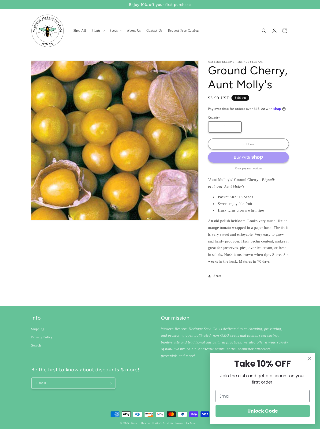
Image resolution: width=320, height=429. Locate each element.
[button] (98, 31)
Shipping (37, 329)
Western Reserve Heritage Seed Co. (152, 423)
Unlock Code (262, 411)
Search (36, 345)
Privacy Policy (41, 337)
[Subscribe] (110, 383)
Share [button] (217, 276)
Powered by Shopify (187, 423)
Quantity (214, 117)
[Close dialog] (309, 358)
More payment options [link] (248, 168)
